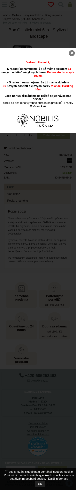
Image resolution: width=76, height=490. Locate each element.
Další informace (58, 478)
